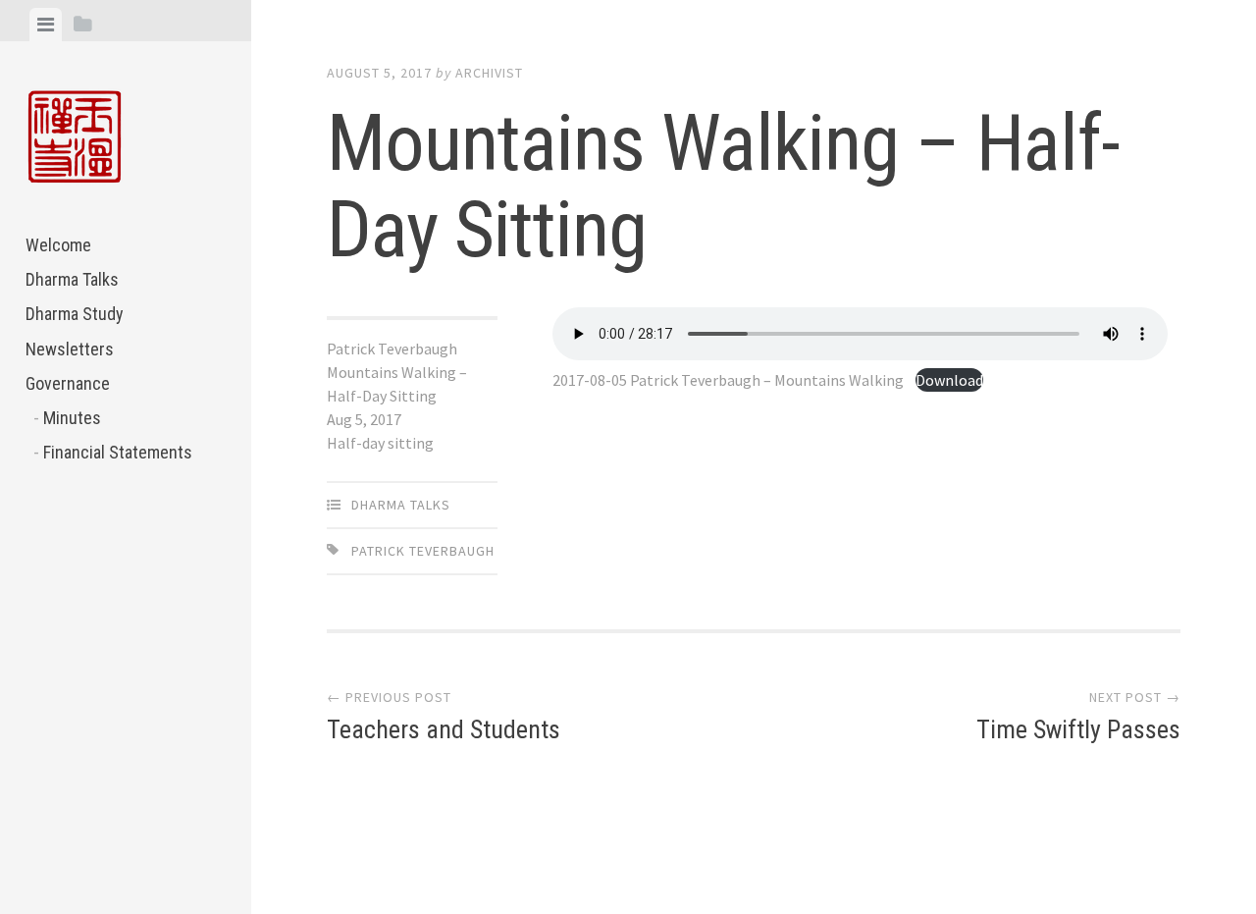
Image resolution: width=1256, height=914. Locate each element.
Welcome (58, 245)
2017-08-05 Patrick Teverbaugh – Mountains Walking (728, 380)
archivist (489, 72)
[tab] (45, 24)
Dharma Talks (72, 279)
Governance (68, 383)
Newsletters (70, 349)
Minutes (72, 417)
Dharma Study (75, 313)
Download (949, 380)
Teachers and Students (443, 729)
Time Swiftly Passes (1078, 729)
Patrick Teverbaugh (423, 551)
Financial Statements (117, 452)
